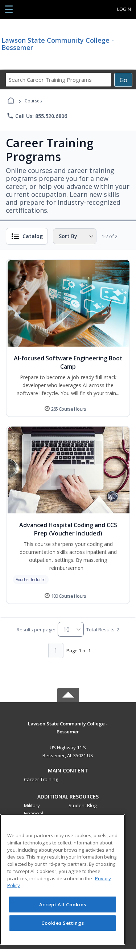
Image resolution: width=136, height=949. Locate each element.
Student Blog (82, 805)
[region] (62, 879)
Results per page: (36, 629)
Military (32, 805)
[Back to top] (68, 728)
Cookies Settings (62, 923)
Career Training (41, 779)
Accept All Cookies (62, 904)
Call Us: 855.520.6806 (37, 115)
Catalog (32, 236)
